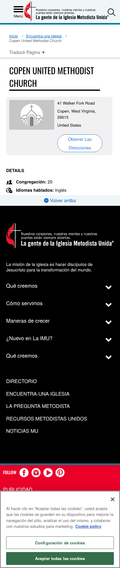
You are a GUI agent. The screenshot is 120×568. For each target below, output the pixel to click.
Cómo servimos (24, 303)
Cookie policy (88, 526)
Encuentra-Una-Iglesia (38, 394)
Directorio (21, 381)
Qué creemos (22, 285)
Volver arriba (62, 200)
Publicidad (17, 489)
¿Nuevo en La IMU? (29, 338)
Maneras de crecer (28, 320)
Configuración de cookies (60, 543)
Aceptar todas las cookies (60, 558)
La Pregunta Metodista (38, 406)
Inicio (13, 36)
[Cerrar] (112, 499)
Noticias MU (22, 431)
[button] (111, 12)
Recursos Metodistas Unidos (46, 419)
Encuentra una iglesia (44, 36)
